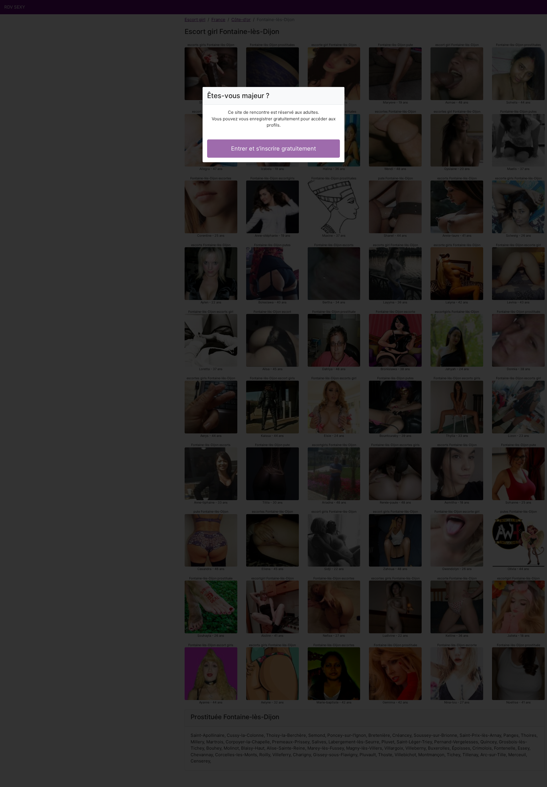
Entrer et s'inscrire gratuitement (273, 148)
